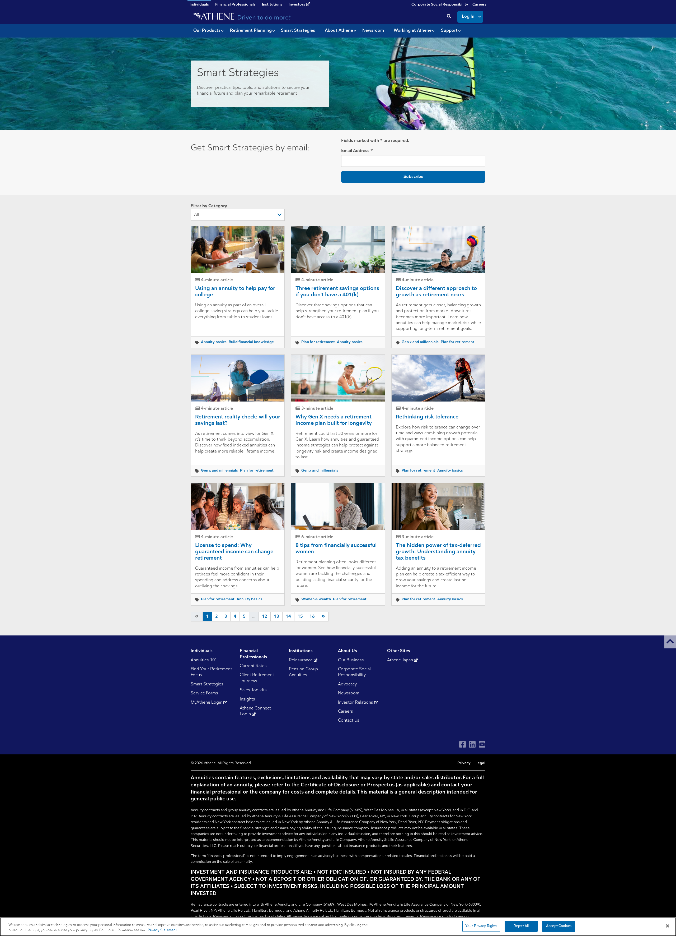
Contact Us (348, 720)
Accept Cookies (558, 926)
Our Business (351, 660)
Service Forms (204, 693)
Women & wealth (316, 599)
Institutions (272, 5)
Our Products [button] (206, 31)
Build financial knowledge (251, 342)
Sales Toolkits (253, 690)
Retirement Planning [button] (251, 31)
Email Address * (357, 151)
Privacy (464, 763)
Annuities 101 (204, 660)
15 (300, 617)
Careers (479, 5)
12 (264, 617)
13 (276, 617)
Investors (297, 5)
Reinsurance (301, 660)
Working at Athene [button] (412, 31)
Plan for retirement (318, 342)
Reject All (521, 926)
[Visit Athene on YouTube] (482, 744)
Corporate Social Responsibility (439, 5)
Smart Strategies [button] (298, 31)
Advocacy (347, 684)
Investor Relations (356, 702)
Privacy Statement (162, 930)
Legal (480, 763)
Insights (247, 699)
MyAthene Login (207, 702)
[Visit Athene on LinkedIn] (472, 744)
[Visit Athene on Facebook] (462, 744)
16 (312, 617)
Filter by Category (209, 206)
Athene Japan (400, 660)
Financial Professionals (235, 5)
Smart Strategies (207, 684)
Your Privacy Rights (481, 926)
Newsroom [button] (373, 31)
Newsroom (348, 693)
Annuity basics (214, 342)
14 (288, 617)
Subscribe (413, 177)
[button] (670, 641)
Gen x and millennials (420, 342)
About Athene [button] (339, 31)
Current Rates (253, 666)
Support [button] (449, 31)
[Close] (667, 926)
